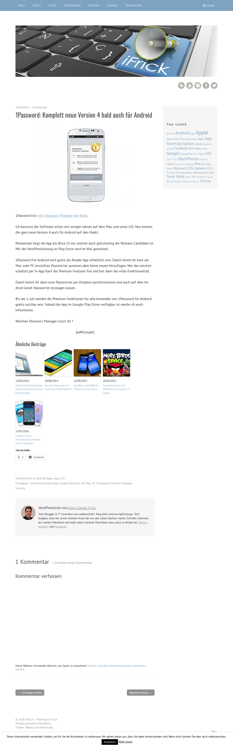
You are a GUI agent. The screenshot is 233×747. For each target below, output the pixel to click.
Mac (88, 483)
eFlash (170, 148)
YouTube (189, 85)
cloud (198, 144)
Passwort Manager (121, 483)
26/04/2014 (22, 107)
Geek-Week (194, 148)
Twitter (214, 85)
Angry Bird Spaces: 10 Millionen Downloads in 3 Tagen (116, 389)
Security (20, 488)
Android (40, 478)
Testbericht (201, 177)
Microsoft (180, 168)
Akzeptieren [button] (110, 742)
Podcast (112, 5)
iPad (181, 158)
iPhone (192, 158)
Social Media (176, 176)
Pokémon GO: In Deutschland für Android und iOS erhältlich (27, 439)
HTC (195, 154)
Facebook (206, 85)
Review (188, 172)
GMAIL (205, 148)
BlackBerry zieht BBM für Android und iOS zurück (86, 387)
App (56, 483)
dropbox (207, 144)
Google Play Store (70, 483)
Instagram (197, 85)
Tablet (188, 177)
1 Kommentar (39, 107)
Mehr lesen (125, 742)
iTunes (170, 164)
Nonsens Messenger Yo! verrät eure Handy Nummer (58, 387)
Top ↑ (214, 731)
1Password (36, 483)
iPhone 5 (203, 159)
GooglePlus (186, 153)
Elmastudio (46, 727)
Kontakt (94, 5)
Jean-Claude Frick (82, 507)
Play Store (171, 173)
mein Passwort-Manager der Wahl (62, 215)
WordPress (45, 723)
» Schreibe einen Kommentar (72, 563)
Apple (49, 478)
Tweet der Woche (190, 181)
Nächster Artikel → (140, 692)
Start (21, 5)
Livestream (189, 164)
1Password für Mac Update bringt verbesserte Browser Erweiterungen (29, 389)
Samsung (198, 172)
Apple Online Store (176, 138)
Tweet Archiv (133, 5)
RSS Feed (181, 85)
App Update (185, 143)
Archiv (53, 5)
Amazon (171, 133)
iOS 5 (169, 159)
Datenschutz (72, 5)
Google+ (43, 526)
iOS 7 (175, 159)
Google (173, 153)
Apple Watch (192, 139)
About (37, 5)
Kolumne (179, 164)
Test (193, 176)
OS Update (197, 168)
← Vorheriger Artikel (30, 692)
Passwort (104, 483)
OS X (95, 483)
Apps (57, 478)
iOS (63, 478)
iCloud (201, 153)
